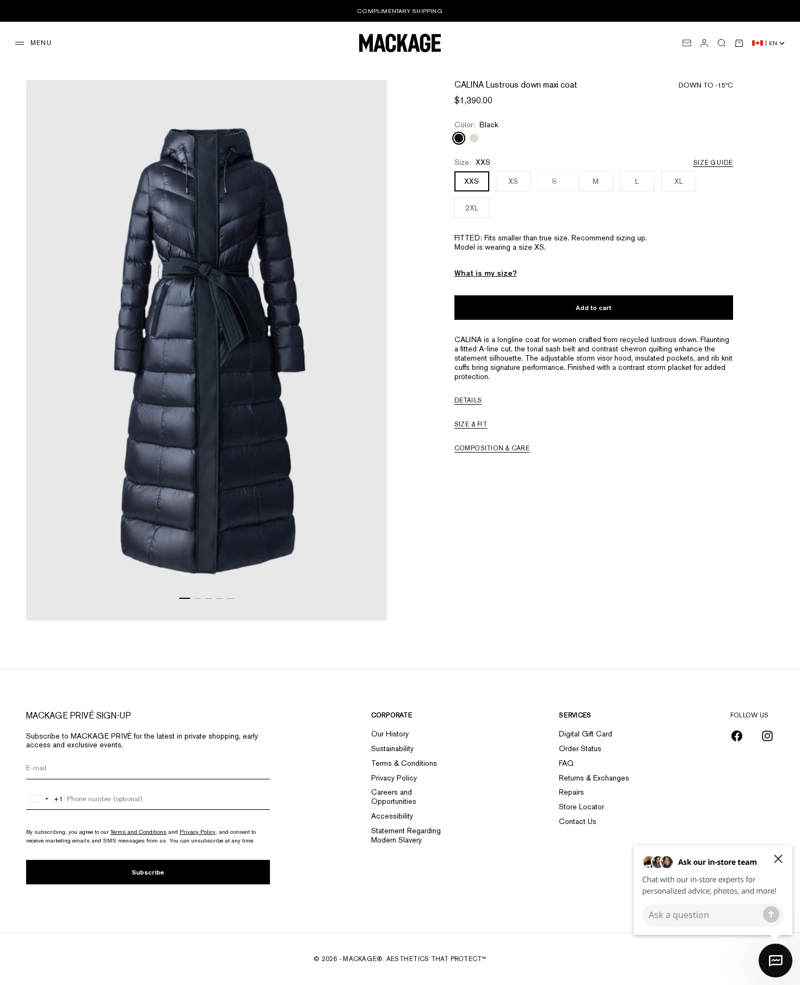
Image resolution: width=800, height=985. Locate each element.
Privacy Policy (198, 831)
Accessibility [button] (392, 816)
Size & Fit (470, 424)
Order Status (580, 748)
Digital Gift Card (585, 734)
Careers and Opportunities (393, 796)
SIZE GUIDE (713, 162)
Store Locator (581, 806)
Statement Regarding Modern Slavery (406, 835)
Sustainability (392, 748)
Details (468, 401)
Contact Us (577, 821)
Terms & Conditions (404, 763)
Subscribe (148, 872)
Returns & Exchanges (594, 778)
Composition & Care (492, 448)
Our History (390, 734)
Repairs (571, 792)
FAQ (566, 763)
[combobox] (45, 799)
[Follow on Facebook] (736, 735)
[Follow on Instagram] (767, 735)
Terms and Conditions (138, 831)
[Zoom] (365, 598)
